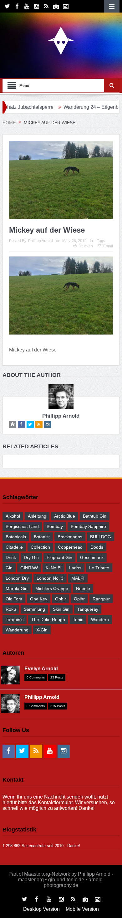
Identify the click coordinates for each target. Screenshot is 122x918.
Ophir (60, 598)
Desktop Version (41, 909)
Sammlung (34, 609)
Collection (40, 547)
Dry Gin (31, 557)
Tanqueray (87, 609)
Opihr (79, 598)
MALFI (77, 578)
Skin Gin (61, 609)
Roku (11, 609)
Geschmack (92, 557)
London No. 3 (50, 578)
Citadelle (14, 547)
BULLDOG (100, 536)
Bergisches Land (22, 526)
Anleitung (37, 516)
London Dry (17, 578)
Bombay (55, 526)
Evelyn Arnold (41, 668)
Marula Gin (17, 588)
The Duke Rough (48, 619)
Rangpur (101, 598)
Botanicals (16, 536)
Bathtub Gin (94, 516)
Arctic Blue (64, 516)
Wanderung (17, 629)
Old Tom (14, 598)
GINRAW (29, 567)
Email (108, 246)
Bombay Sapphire (88, 526)
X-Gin (42, 629)
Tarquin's (14, 619)
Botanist (42, 536)
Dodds (96, 547)
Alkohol (13, 516)
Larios (75, 567)
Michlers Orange (51, 588)
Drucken (86, 246)
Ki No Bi (53, 567)
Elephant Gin (59, 557)
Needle (83, 588)
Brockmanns (70, 536)
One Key (38, 598)
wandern (100, 619)
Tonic (78, 619)
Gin (9, 567)
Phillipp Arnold (40, 241)
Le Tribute (99, 567)
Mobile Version (82, 909)
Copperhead (70, 547)
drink (11, 557)
